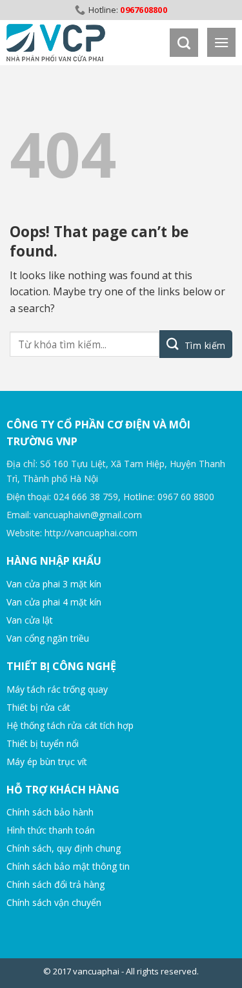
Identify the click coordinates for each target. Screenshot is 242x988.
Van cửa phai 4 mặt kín (53, 602)
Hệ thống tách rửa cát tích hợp (70, 725)
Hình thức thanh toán (50, 830)
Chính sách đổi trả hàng (55, 884)
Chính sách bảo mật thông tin (68, 866)
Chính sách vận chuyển (53, 902)
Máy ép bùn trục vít (46, 761)
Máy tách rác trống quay (57, 689)
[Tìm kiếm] (184, 42)
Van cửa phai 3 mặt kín (53, 584)
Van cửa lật (29, 620)
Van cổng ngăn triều (47, 638)
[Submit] (195, 344)
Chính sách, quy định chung (63, 848)
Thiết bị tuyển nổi (42, 743)
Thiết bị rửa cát (38, 707)
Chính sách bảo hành (50, 812)
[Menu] (221, 42)
